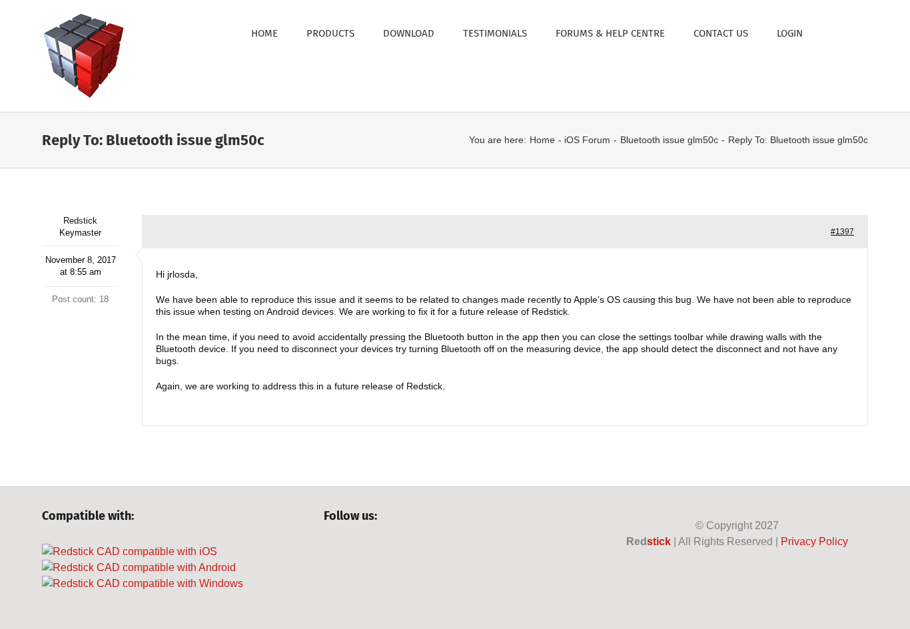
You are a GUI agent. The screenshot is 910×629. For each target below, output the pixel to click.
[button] (835, 32)
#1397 (842, 231)
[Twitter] (352, 552)
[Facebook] (330, 552)
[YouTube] (375, 552)
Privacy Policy (814, 541)
